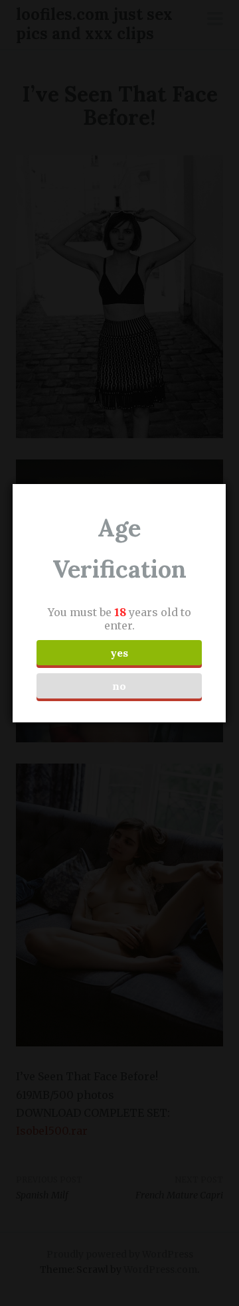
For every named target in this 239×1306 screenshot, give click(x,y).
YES (119, 652)
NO (119, 686)
